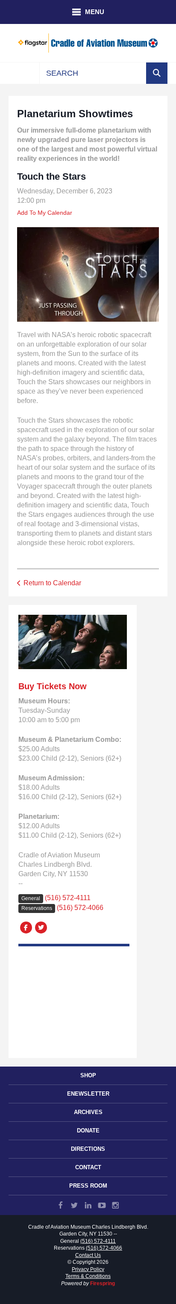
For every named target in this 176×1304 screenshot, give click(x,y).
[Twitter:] (40, 927)
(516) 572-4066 (80, 907)
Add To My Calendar (44, 212)
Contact (88, 1167)
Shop (88, 1075)
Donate (88, 1130)
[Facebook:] (25, 927)
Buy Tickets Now (52, 686)
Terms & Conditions (88, 1276)
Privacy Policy (88, 1269)
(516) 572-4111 (68, 897)
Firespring (102, 1283)
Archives (88, 1112)
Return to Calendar (52, 583)
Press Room (88, 1185)
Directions (88, 1149)
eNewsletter (88, 1094)
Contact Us (88, 1255)
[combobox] (93, 73)
